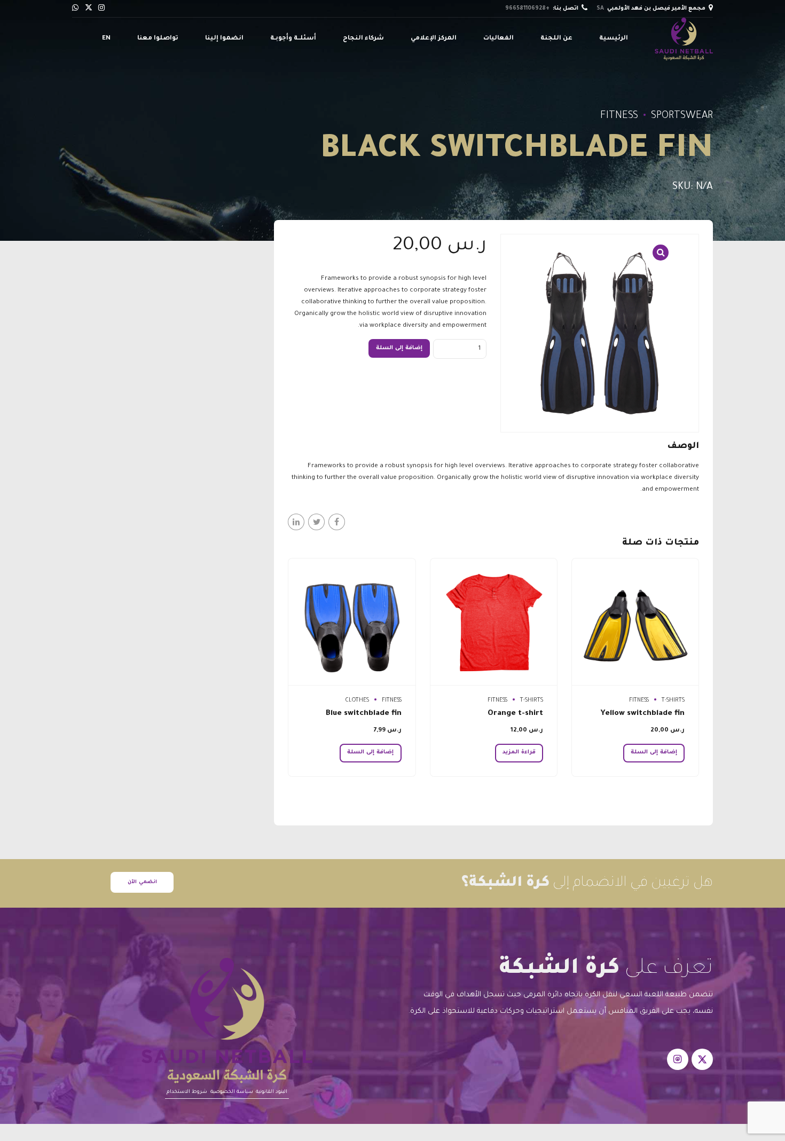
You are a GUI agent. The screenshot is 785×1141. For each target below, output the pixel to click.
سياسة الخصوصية (231, 1092)
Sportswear (682, 116)
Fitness (619, 116)
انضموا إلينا (224, 38)
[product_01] (351, 622)
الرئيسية (613, 38)
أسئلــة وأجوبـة (293, 38)
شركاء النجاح (363, 38)
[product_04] (493, 622)
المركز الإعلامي (434, 38)
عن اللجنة (556, 38)
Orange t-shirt (515, 714)
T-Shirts (673, 700)
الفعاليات (498, 38)
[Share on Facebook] (336, 522)
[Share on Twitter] (316, 522)
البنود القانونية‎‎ (271, 1092)
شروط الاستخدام (187, 1092)
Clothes (357, 700)
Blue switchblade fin (364, 714)
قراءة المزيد (519, 752)
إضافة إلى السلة (399, 348)
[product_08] (635, 622)
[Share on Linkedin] (296, 522)
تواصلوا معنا (157, 38)
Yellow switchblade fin (643, 714)
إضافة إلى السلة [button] (654, 752)
